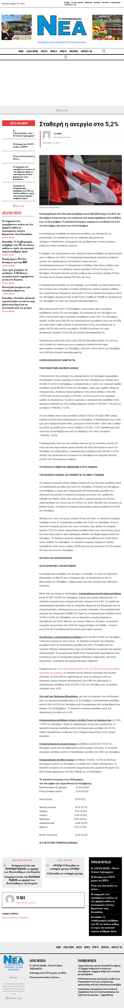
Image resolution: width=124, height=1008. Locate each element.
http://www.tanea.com (62, 137)
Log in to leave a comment (15, 917)
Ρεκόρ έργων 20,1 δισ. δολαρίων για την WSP (14, 260)
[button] (104, 51)
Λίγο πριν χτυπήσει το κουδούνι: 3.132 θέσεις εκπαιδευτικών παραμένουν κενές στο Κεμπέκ (18, 274)
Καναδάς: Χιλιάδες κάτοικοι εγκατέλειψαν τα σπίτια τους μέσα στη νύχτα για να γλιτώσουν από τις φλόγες (18, 302)
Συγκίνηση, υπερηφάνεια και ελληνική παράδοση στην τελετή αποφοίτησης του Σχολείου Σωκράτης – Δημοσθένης (98, 991)
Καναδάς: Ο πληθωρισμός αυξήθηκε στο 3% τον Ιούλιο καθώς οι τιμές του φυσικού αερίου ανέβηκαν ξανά (23, 192)
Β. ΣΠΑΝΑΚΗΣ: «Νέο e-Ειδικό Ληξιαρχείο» (24, 133)
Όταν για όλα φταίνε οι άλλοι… (24, 157)
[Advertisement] (62, 83)
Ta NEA (58, 133)
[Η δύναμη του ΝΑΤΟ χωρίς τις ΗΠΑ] (7, 144)
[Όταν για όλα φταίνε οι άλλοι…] (7, 157)
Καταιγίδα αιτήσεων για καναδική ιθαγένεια (16, 288)
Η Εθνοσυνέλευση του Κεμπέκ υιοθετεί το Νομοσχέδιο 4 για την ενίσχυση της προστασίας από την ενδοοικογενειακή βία (99, 981)
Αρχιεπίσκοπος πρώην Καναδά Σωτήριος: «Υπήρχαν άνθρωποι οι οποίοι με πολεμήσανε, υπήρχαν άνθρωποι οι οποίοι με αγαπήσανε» (99, 970)
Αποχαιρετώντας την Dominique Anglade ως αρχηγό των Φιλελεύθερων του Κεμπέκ (22, 880)
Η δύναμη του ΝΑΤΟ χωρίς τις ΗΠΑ (23, 145)
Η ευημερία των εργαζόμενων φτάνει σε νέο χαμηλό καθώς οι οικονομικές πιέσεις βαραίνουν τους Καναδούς (24, 173)
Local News (8, 237)
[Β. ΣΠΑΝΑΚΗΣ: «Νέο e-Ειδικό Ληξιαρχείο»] (7, 132)
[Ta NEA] (46, 135)
